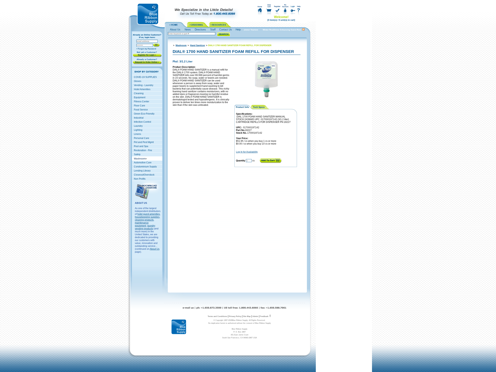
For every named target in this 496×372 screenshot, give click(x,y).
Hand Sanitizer (197, 45)
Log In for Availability (247, 152)
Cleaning (139, 93)
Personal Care (141, 138)
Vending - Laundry (143, 85)
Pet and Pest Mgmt (144, 142)
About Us (175, 29)
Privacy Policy (235, 316)
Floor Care (139, 105)
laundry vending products (145, 227)
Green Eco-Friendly (144, 113)
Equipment (139, 97)
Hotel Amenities (142, 89)
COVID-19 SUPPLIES (145, 77)
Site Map (247, 316)
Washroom (181, 45)
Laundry (138, 126)
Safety (137, 154)
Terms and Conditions (217, 316)
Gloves (137, 81)
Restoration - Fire (143, 150)
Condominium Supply (145, 166)
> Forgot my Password (146, 49)
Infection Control (142, 122)
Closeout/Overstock (144, 174)
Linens (137, 134)
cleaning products (144, 220)
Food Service (141, 109)
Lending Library (142, 170)
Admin (255, 316)
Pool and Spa (141, 146)
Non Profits (140, 178)
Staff (213, 29)
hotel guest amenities (148, 214)
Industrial (139, 117)
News (188, 29)
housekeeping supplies (147, 217)
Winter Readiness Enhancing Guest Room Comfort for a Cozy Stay (289, 30)
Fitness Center (141, 101)
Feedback (264, 316)
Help (238, 29)
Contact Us (225, 29)
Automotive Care (143, 162)
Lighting (138, 130)
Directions (200, 29)
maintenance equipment (142, 224)
